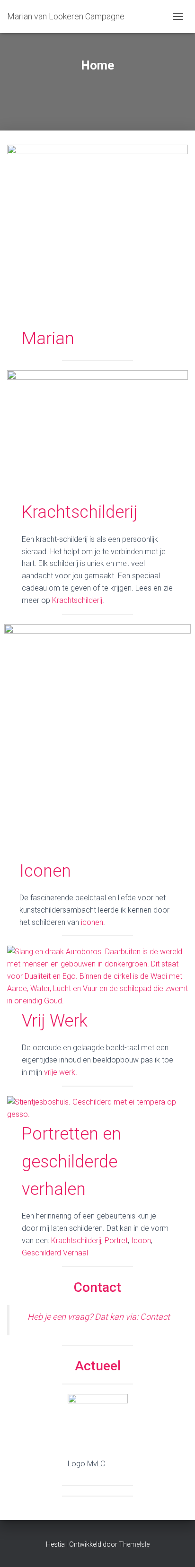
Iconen (45, 871)
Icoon (141, 1240)
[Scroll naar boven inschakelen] (176, 1548)
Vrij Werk (55, 1021)
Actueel (98, 1366)
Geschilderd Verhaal (55, 1252)
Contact (97, 1287)
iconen (91, 922)
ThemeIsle (134, 1544)
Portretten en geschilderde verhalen (71, 1161)
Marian (48, 338)
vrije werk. (60, 1072)
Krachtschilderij (80, 512)
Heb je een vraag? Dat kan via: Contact (98, 1317)
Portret (116, 1240)
